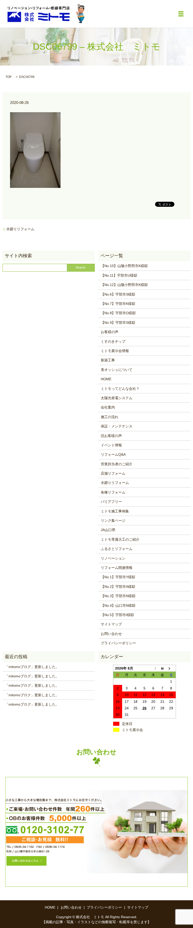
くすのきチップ (113, 341)
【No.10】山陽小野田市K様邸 (124, 266)
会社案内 (108, 407)
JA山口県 (108, 530)
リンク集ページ (113, 520)
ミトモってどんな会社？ (120, 389)
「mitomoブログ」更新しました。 (32, 667)
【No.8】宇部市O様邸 (118, 313)
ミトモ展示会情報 (115, 351)
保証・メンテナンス (116, 426)
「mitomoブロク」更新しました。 (32, 695)
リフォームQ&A (113, 454)
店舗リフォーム (113, 473)
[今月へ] (162, 668)
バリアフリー (111, 502)
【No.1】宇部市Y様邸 (118, 577)
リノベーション (113, 558)
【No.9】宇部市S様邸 (118, 323)
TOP (9, 77)
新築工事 (108, 360)
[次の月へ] (171, 668)
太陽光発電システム (116, 398)
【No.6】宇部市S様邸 (118, 294)
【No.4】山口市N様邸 (118, 605)
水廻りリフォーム (20, 229)
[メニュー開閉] (180, 13)
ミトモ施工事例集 (115, 511)
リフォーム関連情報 (116, 568)
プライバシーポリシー (118, 643)
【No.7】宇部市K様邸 (118, 304)
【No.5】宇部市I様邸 (117, 615)
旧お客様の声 (111, 436)
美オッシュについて (116, 370)
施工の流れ (109, 417)
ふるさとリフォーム (116, 549)
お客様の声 (109, 332)
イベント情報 (111, 445)
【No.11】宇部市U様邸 (119, 275)
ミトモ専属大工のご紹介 (120, 539)
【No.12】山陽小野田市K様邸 (124, 285)
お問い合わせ (111, 634)
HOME (106, 379)
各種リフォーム (113, 492)
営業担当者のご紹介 (116, 464)
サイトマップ (111, 624)
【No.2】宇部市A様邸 (118, 587)
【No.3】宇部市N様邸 (118, 596)
